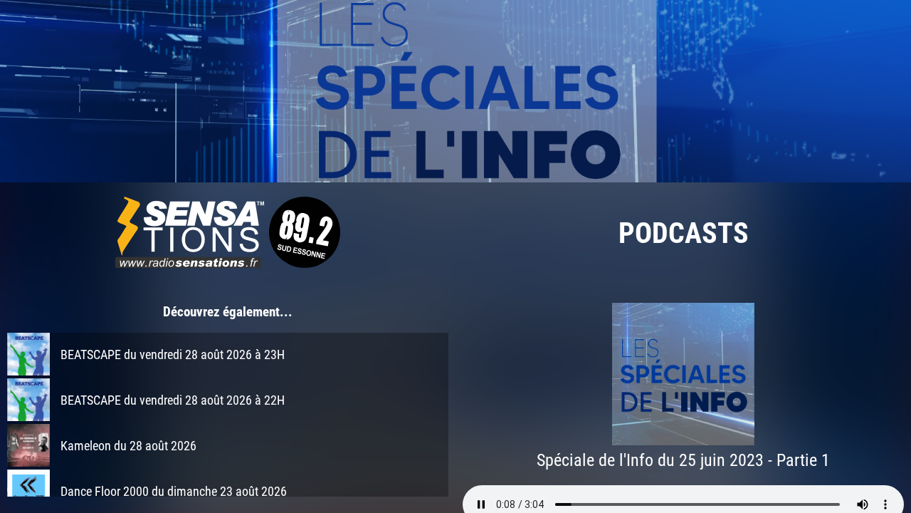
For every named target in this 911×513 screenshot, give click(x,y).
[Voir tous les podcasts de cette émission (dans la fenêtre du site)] (455, 91)
